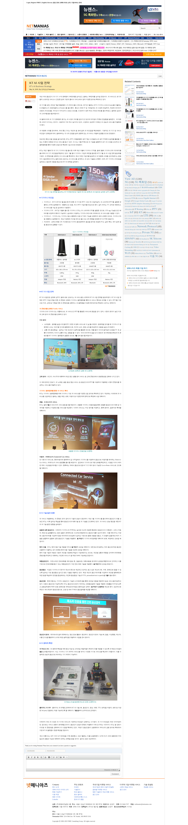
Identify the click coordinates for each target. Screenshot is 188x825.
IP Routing (139, 209)
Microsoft (140, 44)
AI (153, 182)
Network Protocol (147, 226)
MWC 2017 (152, 221)
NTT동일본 (148, 44)
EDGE (138, 195)
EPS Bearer (153, 195)
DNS (155, 193)
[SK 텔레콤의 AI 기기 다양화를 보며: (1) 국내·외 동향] (129, 109)
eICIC (158, 253)
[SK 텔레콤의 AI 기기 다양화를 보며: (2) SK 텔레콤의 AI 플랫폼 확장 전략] (129, 97)
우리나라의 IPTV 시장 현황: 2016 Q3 (147, 132)
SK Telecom (155, 238)
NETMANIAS (30, 76)
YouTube (149, 253)
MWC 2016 (144, 221)
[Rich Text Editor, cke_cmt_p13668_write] (73, 764)
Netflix (133, 227)
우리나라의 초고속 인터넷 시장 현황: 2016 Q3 (149, 156)
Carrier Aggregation (142, 190)
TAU (146, 244)
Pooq (138, 233)
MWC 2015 (136, 221)
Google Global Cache (141, 201)
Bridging (135, 187)
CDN (160, 187)
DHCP (149, 193)
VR (151, 247)
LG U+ (137, 215)
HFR (151, 41)
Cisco (132, 193)
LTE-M (134, 218)
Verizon (113, 44)
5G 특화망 (141, 182)
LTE (146, 215)
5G (126, 182)
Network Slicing (129, 229)
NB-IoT (153, 223)
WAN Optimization (153, 250)
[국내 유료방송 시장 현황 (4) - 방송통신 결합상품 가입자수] (129, 86)
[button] (28, 757)
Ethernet (127, 198)
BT (155, 185)
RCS (128, 236)
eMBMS (127, 256)
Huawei (141, 206)
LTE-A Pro (128, 218)
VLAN (141, 247)
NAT (147, 223)
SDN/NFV (130, 238)
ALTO (159, 182)
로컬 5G (145, 256)
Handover (134, 206)
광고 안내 (56, 2)
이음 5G (154, 256)
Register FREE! (36, 2)
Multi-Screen (133, 223)
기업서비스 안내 (76, 2)
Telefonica (128, 44)
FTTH (133, 198)
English (44, 2)
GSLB (139, 198)
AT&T (119, 44)
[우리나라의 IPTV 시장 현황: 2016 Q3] (129, 132)
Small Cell (129, 244)
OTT (149, 229)
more (155, 41)
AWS (134, 44)
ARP (130, 185)
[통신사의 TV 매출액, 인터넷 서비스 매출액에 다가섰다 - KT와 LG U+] (129, 144)
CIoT (129, 190)
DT (123, 44)
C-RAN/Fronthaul (147, 187)
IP (151, 206)
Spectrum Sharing (138, 244)
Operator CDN (158, 229)
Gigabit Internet (149, 198)
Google (128, 200)
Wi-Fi (127, 253)
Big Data (129, 187)
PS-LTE (133, 233)
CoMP (137, 193)
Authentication (148, 185)
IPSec (148, 209)
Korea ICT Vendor (158, 212)
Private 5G (148, 232)
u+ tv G (139, 256)
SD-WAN (150, 236)
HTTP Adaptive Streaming (141, 203)
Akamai (141, 185)
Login (28, 2)
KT (155, 50)
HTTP (128, 203)
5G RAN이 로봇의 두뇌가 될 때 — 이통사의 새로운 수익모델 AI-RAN (94, 72)
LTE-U (140, 218)
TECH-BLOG (41, 76)
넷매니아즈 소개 (65, 2)
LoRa (145, 218)
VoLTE (138, 250)
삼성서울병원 (90, 50)
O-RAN (137, 229)
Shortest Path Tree (157, 242)
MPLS (157, 218)
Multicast (141, 223)
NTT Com (156, 44)
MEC (151, 218)
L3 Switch (129, 216)
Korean (50, 2)
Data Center (129, 195)
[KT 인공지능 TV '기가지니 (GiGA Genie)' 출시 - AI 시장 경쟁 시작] (129, 121)
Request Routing (140, 236)
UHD (135, 247)
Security (138, 242)
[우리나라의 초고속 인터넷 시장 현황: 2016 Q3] (129, 156)
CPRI (133, 190)
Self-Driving (147, 242)
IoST (126, 212)
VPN (146, 247)
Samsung (146, 41)
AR (126, 185)
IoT (131, 212)
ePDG (133, 256)
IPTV (154, 208)
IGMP (147, 206)
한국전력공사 (127, 50)
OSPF (143, 229)
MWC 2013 (128, 221)
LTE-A (156, 216)
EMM (145, 195)
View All (130, 178)
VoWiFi (144, 250)
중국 (81, 44)
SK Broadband (143, 239)
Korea (149, 212)
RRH (132, 236)
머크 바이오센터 (138, 50)
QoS (160, 233)
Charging (152, 190)
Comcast (143, 193)
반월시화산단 (79, 50)
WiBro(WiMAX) (139, 253)
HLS (160, 201)
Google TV (154, 201)
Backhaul (160, 185)
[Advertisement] (144, 312)
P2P (128, 233)
